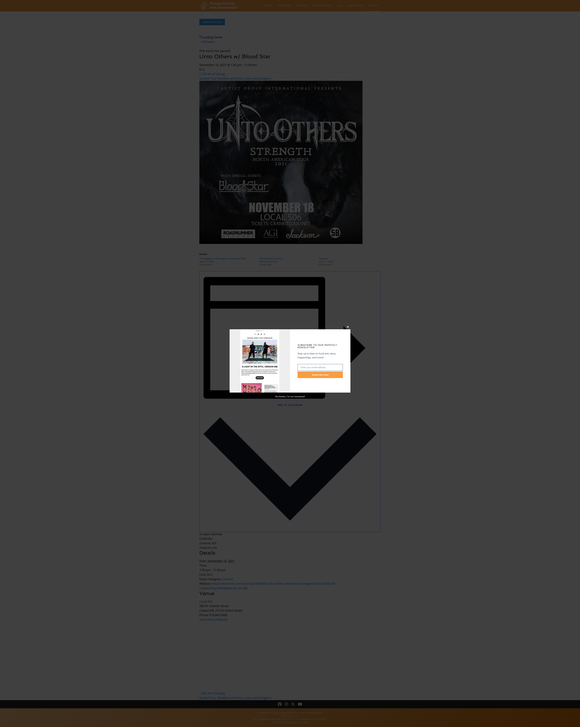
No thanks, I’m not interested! (290, 396)
